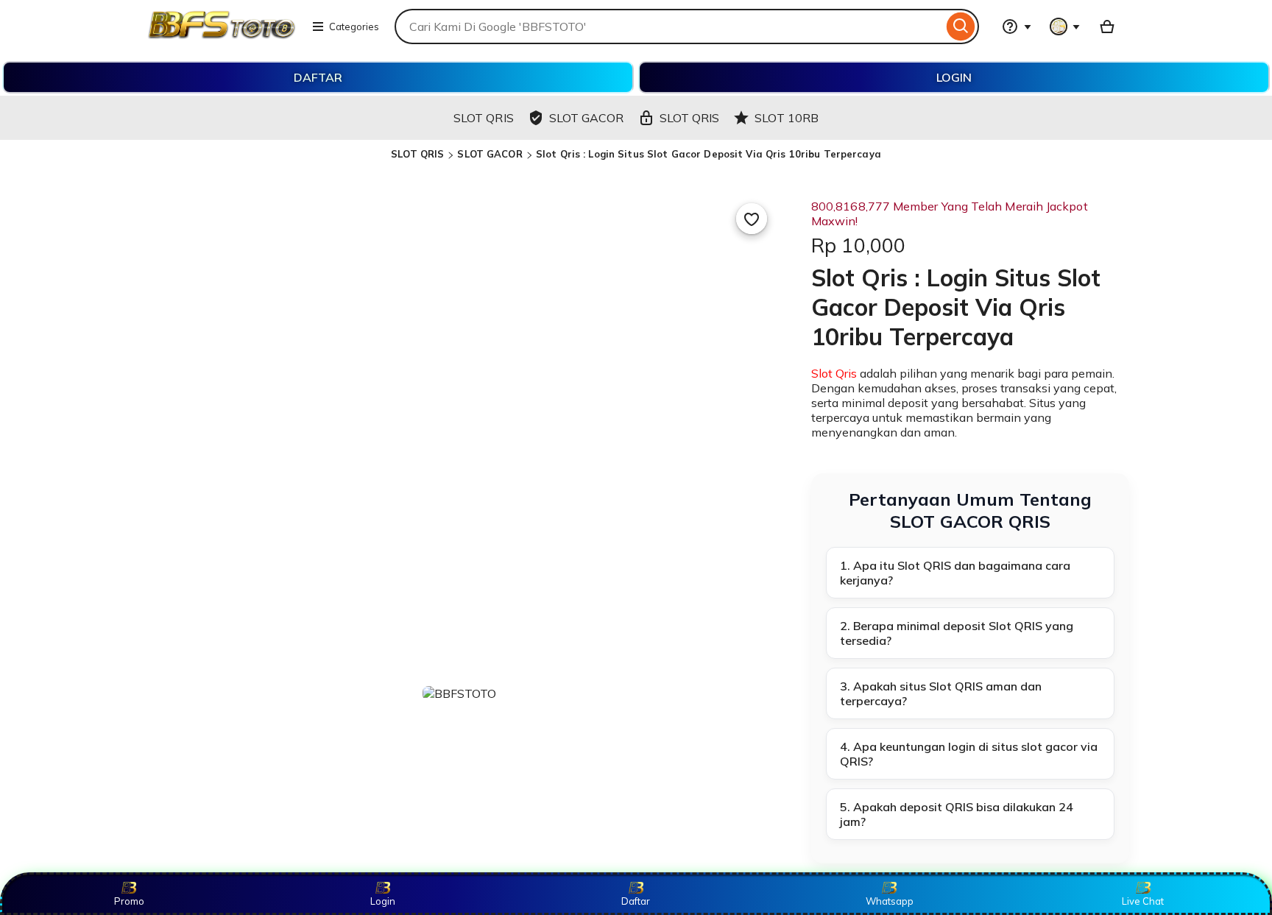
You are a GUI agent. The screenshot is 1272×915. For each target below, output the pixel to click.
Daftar (635, 901)
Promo (129, 901)
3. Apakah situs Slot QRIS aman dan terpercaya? (941, 693)
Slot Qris (834, 373)
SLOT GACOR (489, 154)
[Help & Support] (1016, 26)
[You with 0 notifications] (1065, 26)
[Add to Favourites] (751, 218)
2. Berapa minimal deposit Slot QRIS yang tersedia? (956, 633)
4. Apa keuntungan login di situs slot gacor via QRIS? (969, 754)
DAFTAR (318, 77)
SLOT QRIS (417, 154)
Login (382, 901)
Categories (354, 26)
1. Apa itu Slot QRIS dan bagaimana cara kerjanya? (955, 572)
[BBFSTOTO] (221, 35)
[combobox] (669, 26)
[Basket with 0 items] (1107, 26)
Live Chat (1143, 901)
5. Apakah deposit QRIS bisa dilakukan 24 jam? (956, 814)
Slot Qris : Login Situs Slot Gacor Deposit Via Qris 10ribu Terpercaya (708, 154)
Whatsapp (890, 901)
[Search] (961, 26)
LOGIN (954, 77)
